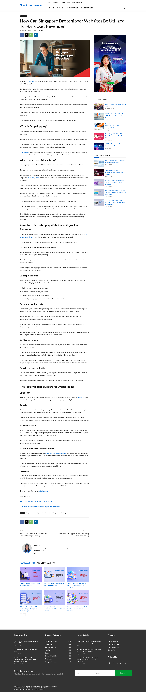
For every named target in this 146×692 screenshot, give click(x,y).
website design (62, 513)
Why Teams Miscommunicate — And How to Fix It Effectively (89, 650)
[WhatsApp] (31, 35)
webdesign (53, 513)
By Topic (60, 8)
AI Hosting (62, 2)
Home (51, 8)
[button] (123, 8)
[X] (27, 35)
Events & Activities (53, 2)
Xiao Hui (24, 30)
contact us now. (43, 491)
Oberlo (37, 178)
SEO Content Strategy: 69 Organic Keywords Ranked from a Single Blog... (115, 202)
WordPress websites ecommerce (55, 453)
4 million (81, 397)
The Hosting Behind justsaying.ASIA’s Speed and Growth (114, 172)
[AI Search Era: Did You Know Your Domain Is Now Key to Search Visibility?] (78, 574)
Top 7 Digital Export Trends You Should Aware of (36, 501)
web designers (45, 513)
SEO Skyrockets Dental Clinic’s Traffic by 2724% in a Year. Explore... (115, 182)
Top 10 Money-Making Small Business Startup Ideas (26, 642)
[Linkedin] (36, 35)
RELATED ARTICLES (27, 563)
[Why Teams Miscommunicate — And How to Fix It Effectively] (54, 574)
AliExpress (30, 178)
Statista (31, 81)
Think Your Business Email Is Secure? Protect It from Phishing (89, 642)
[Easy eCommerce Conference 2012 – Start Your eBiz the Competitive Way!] (99, 126)
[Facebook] (22, 35)
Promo (68, 2)
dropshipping (35, 513)
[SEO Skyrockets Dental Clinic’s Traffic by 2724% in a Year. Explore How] (99, 182)
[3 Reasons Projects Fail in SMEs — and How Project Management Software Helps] (31, 597)
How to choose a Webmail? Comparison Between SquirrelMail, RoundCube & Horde (25, 659)
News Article (72, 8)
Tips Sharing (23, 15)
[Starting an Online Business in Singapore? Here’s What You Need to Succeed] (54, 597)
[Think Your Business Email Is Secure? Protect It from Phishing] (31, 574)
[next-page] (24, 615)
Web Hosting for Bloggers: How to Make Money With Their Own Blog (73, 535)
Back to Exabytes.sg (77, 2)
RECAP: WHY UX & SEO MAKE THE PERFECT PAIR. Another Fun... (115, 116)
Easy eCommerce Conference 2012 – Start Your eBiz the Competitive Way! (114, 126)
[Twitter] (117, 663)
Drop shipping (25, 152)
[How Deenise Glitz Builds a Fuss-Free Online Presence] (99, 163)
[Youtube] (121, 663)
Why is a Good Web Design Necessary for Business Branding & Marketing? (33, 535)
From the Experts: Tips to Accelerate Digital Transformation (40, 506)
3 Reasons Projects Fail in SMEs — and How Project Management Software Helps (29, 609)
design (27, 513)
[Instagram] (113, 663)
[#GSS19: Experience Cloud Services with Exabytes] (99, 146)
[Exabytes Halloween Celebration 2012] (99, 106)
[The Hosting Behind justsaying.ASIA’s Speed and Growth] (99, 172)
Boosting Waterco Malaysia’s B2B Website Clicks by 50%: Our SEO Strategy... (115, 192)
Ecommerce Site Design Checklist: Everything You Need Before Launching (77, 609)
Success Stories (86, 8)
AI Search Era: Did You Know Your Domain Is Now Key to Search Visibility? (77, 585)
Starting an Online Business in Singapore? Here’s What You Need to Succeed (54, 609)
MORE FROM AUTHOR (46, 563)
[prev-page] (21, 615)
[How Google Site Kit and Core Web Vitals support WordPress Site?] (99, 136)
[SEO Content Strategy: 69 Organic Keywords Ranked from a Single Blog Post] (99, 202)
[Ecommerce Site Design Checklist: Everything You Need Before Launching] (78, 597)
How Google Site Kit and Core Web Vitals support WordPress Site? (115, 136)
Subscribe (123, 673)
